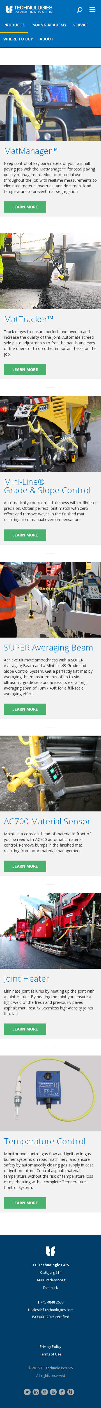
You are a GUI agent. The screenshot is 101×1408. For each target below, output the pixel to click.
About (47, 39)
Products (14, 25)
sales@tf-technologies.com (52, 1309)
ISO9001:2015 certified (50, 1316)
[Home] (29, 9)
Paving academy (48, 25)
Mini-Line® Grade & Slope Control (47, 486)
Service (81, 25)
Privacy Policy (50, 1346)
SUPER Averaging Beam (48, 647)
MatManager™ (31, 150)
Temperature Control (45, 1141)
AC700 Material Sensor (47, 821)
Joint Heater (26, 978)
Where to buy (18, 39)
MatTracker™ (29, 319)
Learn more (25, 207)
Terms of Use (50, 1354)
